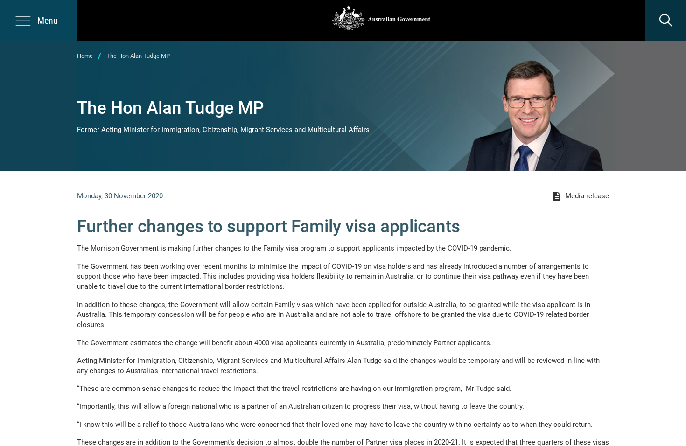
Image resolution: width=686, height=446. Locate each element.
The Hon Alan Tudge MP (138, 55)
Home (85, 55)
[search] (665, 20)
